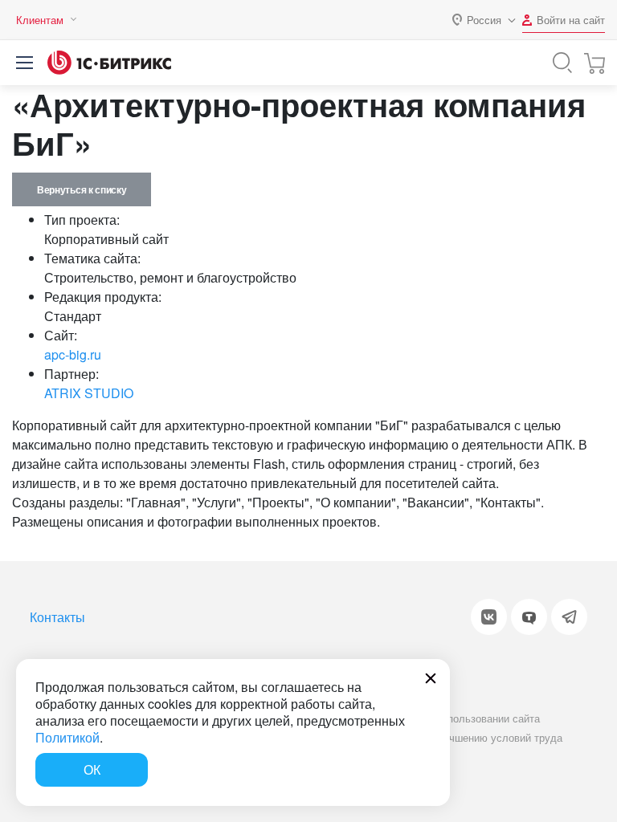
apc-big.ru (72, 354)
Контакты (57, 617)
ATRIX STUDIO (88, 393)
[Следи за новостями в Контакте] (489, 617)
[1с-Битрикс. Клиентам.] (109, 63)
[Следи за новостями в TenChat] (529, 617)
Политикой (67, 737)
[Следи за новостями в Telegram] (569, 617)
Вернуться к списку (81, 189)
